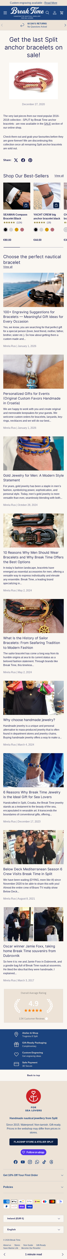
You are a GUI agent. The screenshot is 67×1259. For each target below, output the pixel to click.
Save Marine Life (10, 1248)
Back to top (33, 1075)
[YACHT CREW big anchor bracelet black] (47, 196)
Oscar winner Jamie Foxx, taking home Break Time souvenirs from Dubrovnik (29, 951)
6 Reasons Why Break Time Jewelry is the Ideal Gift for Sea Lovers (31, 794)
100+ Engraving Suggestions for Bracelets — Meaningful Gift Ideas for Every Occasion (33, 316)
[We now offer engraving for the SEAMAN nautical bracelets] (62, 1254)
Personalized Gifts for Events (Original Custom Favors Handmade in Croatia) (31, 398)
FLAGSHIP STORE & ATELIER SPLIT (33, 1142)
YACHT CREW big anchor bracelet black (47, 216)
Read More (50, 2)
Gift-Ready (41, 1245)
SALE (47, 123)
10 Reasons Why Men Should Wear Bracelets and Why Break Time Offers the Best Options (33, 557)
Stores (17, 1245)
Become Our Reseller (30, 1248)
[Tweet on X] (16, 160)
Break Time (15, 1240)
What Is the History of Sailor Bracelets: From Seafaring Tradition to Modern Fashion (31, 642)
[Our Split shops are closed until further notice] (5, 1254)
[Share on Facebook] (23, 160)
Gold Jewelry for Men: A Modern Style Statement (33, 477)
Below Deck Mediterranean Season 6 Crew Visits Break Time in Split (32, 871)
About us (7, 1245)
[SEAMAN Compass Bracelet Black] (16, 196)
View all (59, 175)
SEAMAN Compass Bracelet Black (15, 216)
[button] (61, 12)
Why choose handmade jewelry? (29, 720)
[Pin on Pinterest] (30, 160)
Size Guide (28, 1245)
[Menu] (5, 12)
